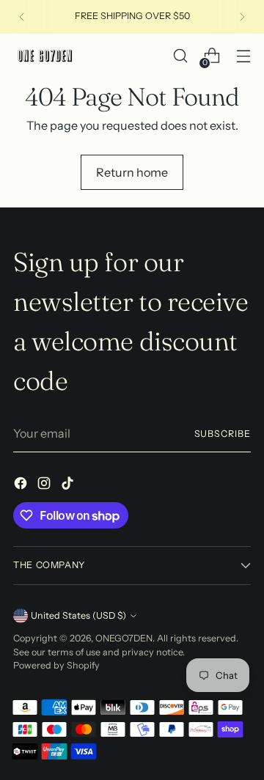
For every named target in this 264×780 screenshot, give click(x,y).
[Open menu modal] (243, 56)
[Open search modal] (180, 56)
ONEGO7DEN (124, 638)
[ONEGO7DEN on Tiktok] (69, 485)
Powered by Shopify (56, 665)
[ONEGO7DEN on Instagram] (45, 485)
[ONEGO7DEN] (46, 55)
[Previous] (22, 17)
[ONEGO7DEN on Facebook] (22, 485)
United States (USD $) (78, 615)
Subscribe (222, 433)
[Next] (242, 17)
